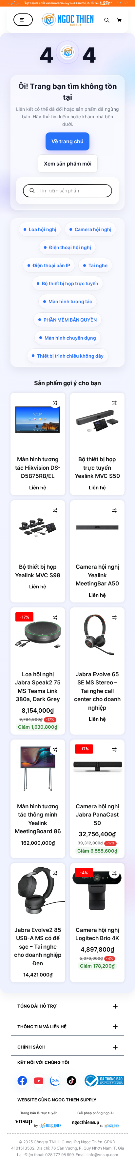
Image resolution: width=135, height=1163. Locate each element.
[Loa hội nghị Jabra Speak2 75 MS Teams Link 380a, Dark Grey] (37, 634)
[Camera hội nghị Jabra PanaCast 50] (97, 766)
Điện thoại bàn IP (51, 265)
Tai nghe (97, 265)
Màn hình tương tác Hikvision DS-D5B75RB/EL (38, 467)
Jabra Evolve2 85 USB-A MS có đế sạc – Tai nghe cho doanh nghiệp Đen (38, 947)
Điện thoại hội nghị (70, 247)
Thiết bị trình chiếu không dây (70, 356)
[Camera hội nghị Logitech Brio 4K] (97, 890)
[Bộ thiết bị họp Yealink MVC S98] (37, 527)
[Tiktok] (71, 1080)
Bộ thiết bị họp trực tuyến (70, 283)
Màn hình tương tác (70, 301)
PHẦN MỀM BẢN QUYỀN (70, 320)
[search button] (107, 19)
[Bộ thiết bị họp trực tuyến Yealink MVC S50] (97, 420)
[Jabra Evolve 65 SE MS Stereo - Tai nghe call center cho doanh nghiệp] (97, 634)
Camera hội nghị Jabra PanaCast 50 (97, 814)
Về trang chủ (67, 141)
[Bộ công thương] (103, 1080)
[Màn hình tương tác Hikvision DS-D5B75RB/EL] (37, 420)
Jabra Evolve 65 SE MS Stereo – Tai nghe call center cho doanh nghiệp (97, 691)
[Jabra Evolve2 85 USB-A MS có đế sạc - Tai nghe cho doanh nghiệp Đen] (37, 890)
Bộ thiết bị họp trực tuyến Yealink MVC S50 (97, 467)
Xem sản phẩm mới (67, 163)
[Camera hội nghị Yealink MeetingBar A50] (97, 527)
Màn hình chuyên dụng (70, 338)
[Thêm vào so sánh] (55, 403)
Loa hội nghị (42, 229)
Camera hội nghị (93, 229)
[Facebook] (22, 1080)
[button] (67, 1006)
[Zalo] (55, 1080)
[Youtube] (39, 1080)
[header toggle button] (23, 19)
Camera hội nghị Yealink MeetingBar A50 (97, 575)
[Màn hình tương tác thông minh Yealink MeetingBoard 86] (37, 766)
